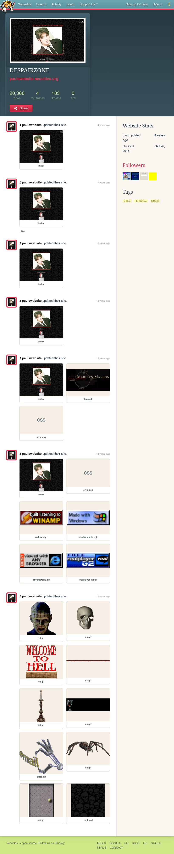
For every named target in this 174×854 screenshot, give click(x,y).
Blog (135, 843)
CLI (126, 843)
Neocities (12, 843)
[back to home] (7, 6)
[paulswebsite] (11, 126)
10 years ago (103, 243)
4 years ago (104, 125)
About (101, 843)
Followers (134, 165)
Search (41, 4)
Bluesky (60, 843)
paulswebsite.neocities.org (34, 78)
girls (127, 200)
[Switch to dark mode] (169, 4)
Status (156, 843)
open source (29, 843)
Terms (102, 847)
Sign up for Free (137, 4)
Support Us (87, 4)
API (145, 843)
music (155, 200)
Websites (24, 4)
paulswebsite (32, 124)
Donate (115, 843)
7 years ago (104, 182)
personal (141, 200)
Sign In (157, 4)
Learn (70, 4)
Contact (116, 847)
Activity (56, 4)
